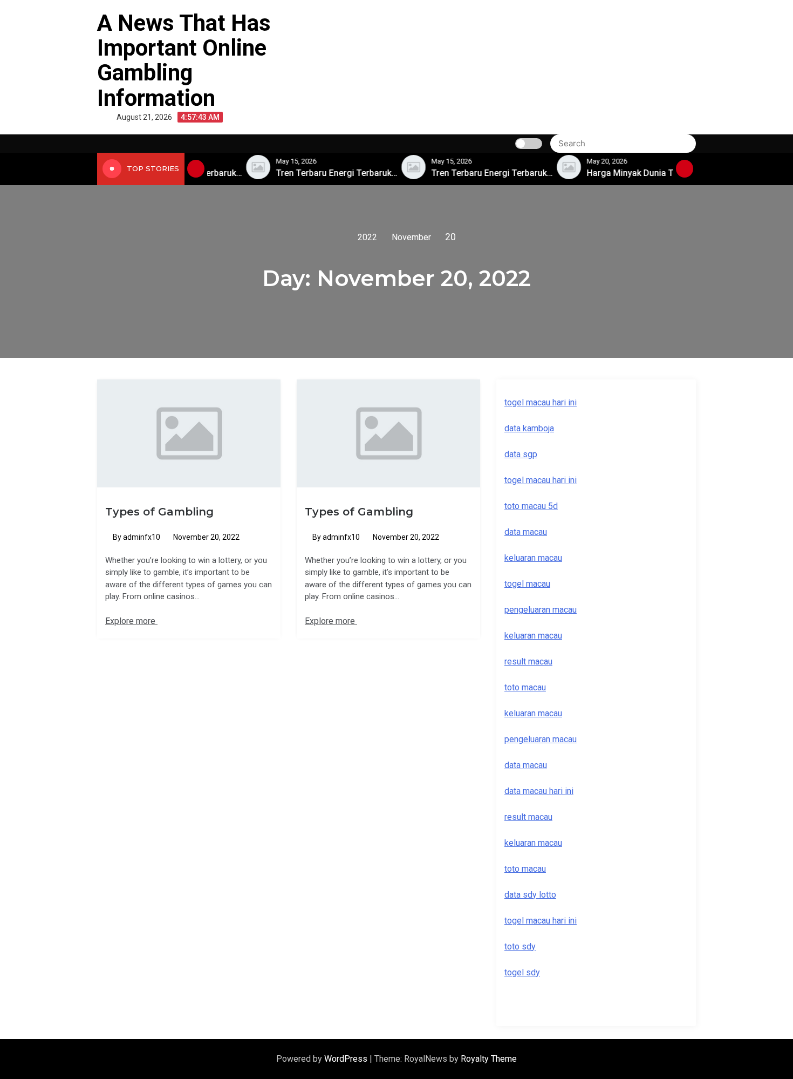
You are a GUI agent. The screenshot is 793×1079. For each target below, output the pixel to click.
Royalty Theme (489, 1059)
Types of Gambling (159, 511)
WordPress (347, 1059)
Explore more (131, 621)
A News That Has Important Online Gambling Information (184, 60)
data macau (525, 765)
